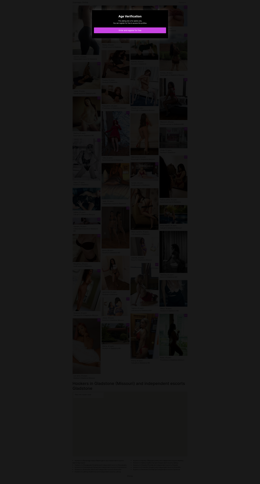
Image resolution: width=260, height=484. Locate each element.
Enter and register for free (130, 30)
